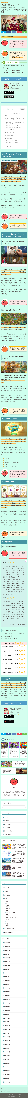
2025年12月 (7, 973)
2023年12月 (7, 1059)
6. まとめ (8, 146)
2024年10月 (7, 1021)
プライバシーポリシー (11, 1094)
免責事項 (19, 1094)
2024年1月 (7, 1055)
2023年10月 (7, 1067)
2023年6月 (7, 1082)
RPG (7, 903)
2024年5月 (7, 1040)
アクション (9, 905)
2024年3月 (7, 1048)
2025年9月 (7, 984)
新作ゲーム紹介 (8, 831)
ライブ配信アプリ (9, 928)
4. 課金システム (9, 135)
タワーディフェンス (11, 917)
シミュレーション (10, 912)
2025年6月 (7, 995)
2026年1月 (7, 969)
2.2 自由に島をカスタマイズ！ (14, 125)
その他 (6, 891)
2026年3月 (7, 961)
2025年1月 (7, 1010)
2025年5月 (7, 999)
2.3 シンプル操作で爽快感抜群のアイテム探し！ (15, 128)
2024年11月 (7, 1018)
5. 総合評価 (8, 138)
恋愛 (7, 923)
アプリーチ (18, 90)
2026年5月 (7, 954)
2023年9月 (7, 1070)
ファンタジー (9, 921)
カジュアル (9, 908)
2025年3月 (7, 1006)
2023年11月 (7, 1063)
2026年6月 (7, 950)
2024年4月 (7, 1044)
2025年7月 (7, 991)
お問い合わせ (7, 834)
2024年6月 (7, 1037)
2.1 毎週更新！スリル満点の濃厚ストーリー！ (15, 123)
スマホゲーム (7, 820)
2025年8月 (7, 988)
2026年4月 (7, 958)
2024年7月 (7, 1033)
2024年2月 (7, 1052)
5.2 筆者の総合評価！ (12, 142)
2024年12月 (7, 1014)
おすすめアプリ (4, 2)
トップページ (7, 817)
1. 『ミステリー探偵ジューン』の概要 (14, 114)
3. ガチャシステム (10, 132)
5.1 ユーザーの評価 (11, 140)
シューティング (10, 914)
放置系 (7, 925)
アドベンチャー (10, 906)
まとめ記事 (7, 827)
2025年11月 (7, 976)
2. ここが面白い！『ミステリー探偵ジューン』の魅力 (14, 118)
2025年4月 (7, 1003)
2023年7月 (7, 1078)
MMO (7, 901)
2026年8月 (7, 943)
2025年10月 (7, 980)
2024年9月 (7, 1025)
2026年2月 (7, 965)
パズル (7, 919)
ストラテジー (9, 916)
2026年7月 (7, 946)
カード (7, 910)
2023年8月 (7, 1074)
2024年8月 (7, 1029)
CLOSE (22, 109)
